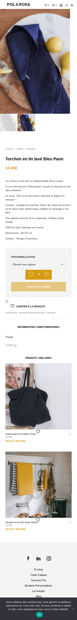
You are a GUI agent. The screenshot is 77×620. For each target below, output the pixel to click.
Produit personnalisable (32, 313)
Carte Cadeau (38, 574)
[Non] (72, 609)
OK (39, 614)
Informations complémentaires (39, 327)
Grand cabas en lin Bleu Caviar (20, 434)
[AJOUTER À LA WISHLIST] (38, 431)
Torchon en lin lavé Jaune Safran (21, 522)
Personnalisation (23, 257)
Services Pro (38, 580)
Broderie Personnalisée (38, 585)
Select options (15, 441)
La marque (38, 590)
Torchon (30, 149)
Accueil (9, 149)
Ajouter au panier (39, 287)
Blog (38, 596)
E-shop (19, 149)
